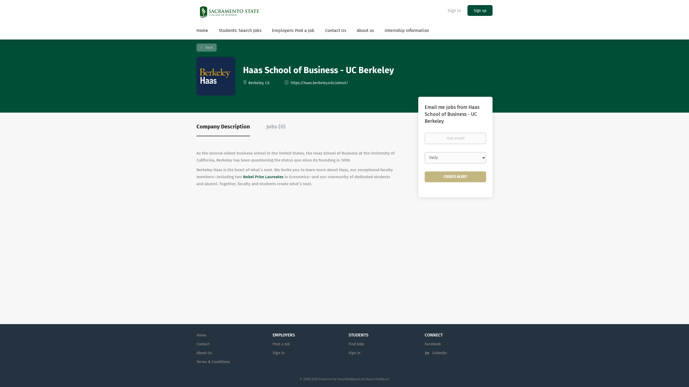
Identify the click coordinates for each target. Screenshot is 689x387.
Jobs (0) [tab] (276, 126)
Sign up (480, 10)
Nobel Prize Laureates (263, 176)
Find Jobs (356, 344)
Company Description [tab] (223, 126)
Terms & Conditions (213, 362)
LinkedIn (439, 353)
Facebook (433, 344)
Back (209, 47)
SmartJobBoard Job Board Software (363, 379)
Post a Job (281, 344)
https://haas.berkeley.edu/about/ (319, 83)
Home (201, 335)
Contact (203, 344)
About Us (204, 353)
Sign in (454, 10)
